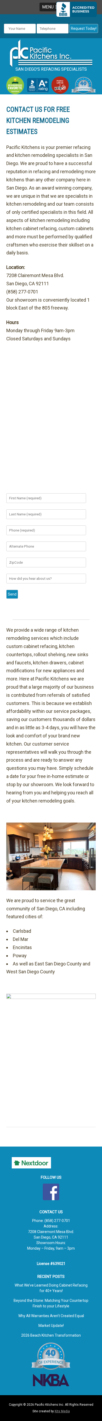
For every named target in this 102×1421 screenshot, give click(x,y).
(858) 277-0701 (57, 1221)
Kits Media (62, 1411)
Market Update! (51, 1325)
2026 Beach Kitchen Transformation (51, 1335)
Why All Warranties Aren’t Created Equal (51, 1316)
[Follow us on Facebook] (51, 1191)
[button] (51, 7)
